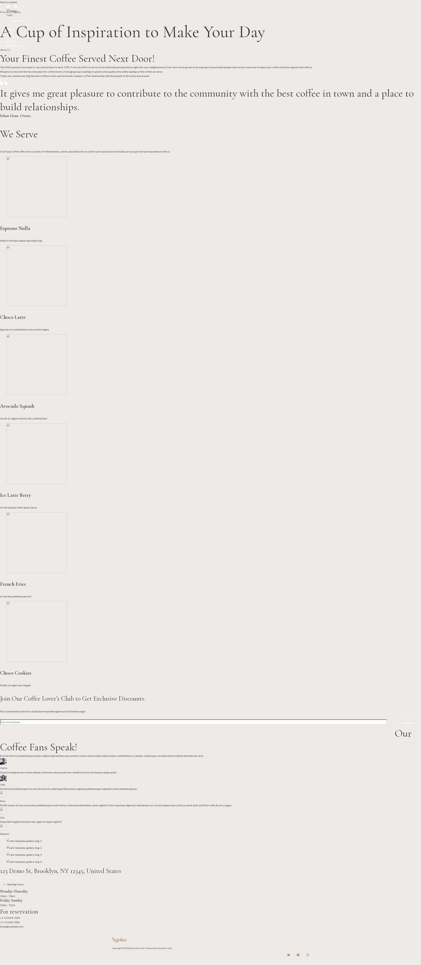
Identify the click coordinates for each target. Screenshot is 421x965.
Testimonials (14, 36)
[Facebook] (15, 7)
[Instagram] (23, 7)
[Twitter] (8, 7)
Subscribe (408, 722)
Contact (11, 44)
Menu (10, 32)
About (10, 28)
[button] (17, 20)
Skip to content (8, 2)
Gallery (11, 40)
